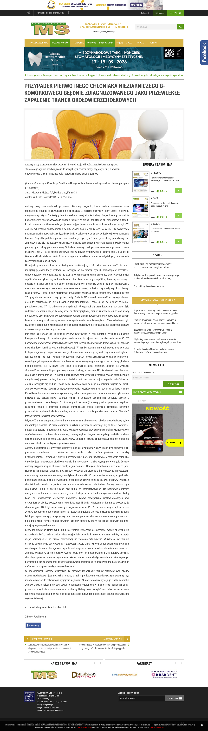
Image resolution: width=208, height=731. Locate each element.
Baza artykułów (60, 42)
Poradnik (79, 42)
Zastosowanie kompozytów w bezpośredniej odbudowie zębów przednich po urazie (153, 331)
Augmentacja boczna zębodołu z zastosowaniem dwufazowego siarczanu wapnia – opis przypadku (156, 312)
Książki (140, 42)
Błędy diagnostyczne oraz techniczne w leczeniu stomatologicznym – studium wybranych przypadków (157, 341)
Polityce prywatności (84, 727)
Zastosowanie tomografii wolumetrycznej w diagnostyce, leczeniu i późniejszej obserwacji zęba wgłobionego (49, 648)
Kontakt (154, 42)
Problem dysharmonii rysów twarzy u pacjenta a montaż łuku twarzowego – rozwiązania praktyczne (156, 321)
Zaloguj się (145, 13)
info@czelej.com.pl (45, 704)
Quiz (120, 42)
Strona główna (33, 75)
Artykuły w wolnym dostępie (157, 300)
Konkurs (91, 42)
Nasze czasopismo (39, 42)
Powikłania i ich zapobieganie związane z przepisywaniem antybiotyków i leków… (152, 265)
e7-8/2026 (156, 172)
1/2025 (157, 255)
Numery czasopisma (157, 164)
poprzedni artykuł (42, 639)
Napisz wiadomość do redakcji (147, 392)
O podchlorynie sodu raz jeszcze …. (150, 286)
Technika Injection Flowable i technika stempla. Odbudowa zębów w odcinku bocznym (154, 351)
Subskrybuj (173, 384)
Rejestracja (160, 13)
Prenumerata (106, 42)
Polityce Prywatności (157, 727)
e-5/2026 (155, 223)
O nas (129, 42)
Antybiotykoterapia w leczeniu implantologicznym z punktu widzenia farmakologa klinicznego (158, 276)
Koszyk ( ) (175, 13)
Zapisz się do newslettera (143, 372)
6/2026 (154, 198)
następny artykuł (112, 639)
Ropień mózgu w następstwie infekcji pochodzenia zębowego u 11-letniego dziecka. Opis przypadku (102, 646)
